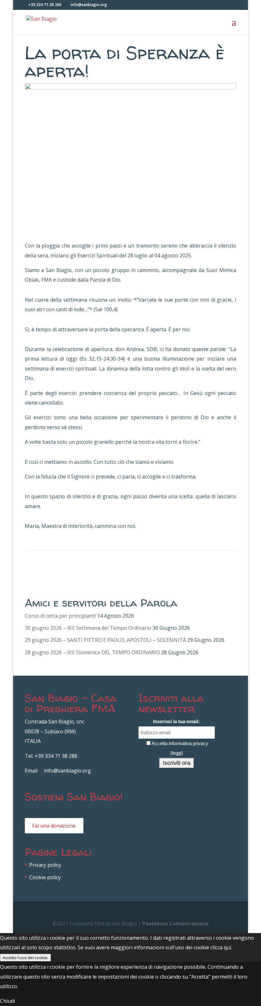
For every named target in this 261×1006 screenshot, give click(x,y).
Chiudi (7, 1000)
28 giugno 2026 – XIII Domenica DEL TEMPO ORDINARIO (92, 652)
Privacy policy (45, 864)
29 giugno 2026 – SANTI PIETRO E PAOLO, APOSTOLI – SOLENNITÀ (105, 639)
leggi (176, 753)
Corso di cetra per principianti (60, 615)
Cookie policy (45, 877)
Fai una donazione (54, 825)
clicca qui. (221, 947)
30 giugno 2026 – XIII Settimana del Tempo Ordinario (88, 627)
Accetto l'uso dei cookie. (25, 957)
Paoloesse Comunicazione (175, 923)
